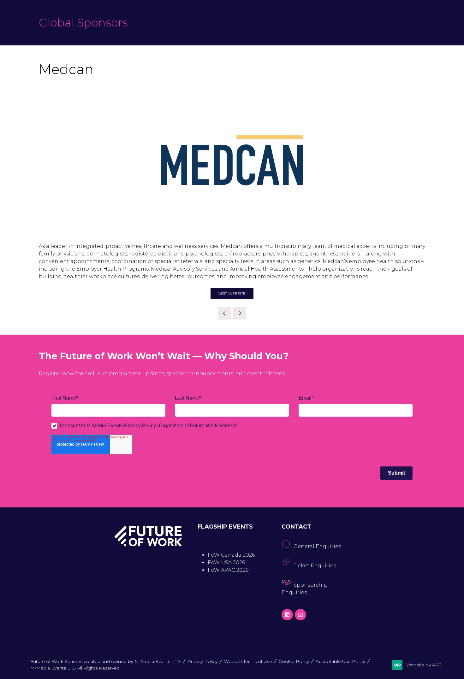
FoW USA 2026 (226, 562)
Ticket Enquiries (315, 566)
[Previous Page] (224, 313)
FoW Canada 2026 (231, 555)
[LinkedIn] (287, 614)
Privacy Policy (202, 661)
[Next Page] (239, 313)
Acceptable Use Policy (340, 661)
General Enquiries (317, 546)
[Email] (300, 614)
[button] (232, 293)
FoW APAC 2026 (228, 570)
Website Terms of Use (248, 661)
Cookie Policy (294, 661)
